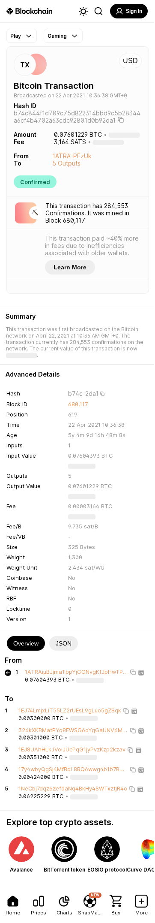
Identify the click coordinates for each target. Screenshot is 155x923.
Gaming (57, 36)
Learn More (70, 267)
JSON (64, 643)
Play (15, 36)
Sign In (134, 11)
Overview (26, 643)
